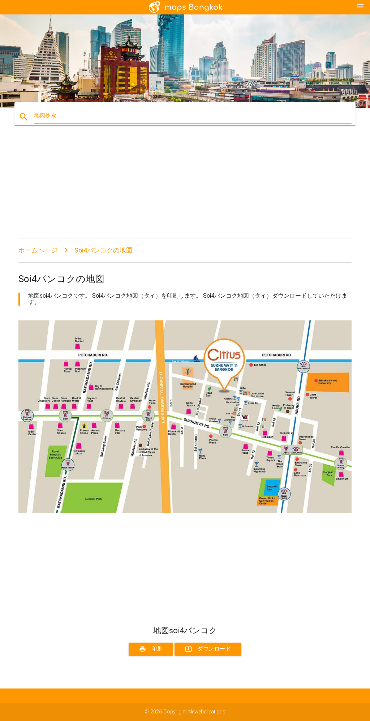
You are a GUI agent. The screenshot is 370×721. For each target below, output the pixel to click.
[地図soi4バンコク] (185, 512)
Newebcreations (206, 712)
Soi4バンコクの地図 (103, 250)
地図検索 (45, 115)
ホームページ (37, 250)
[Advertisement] (185, 188)
